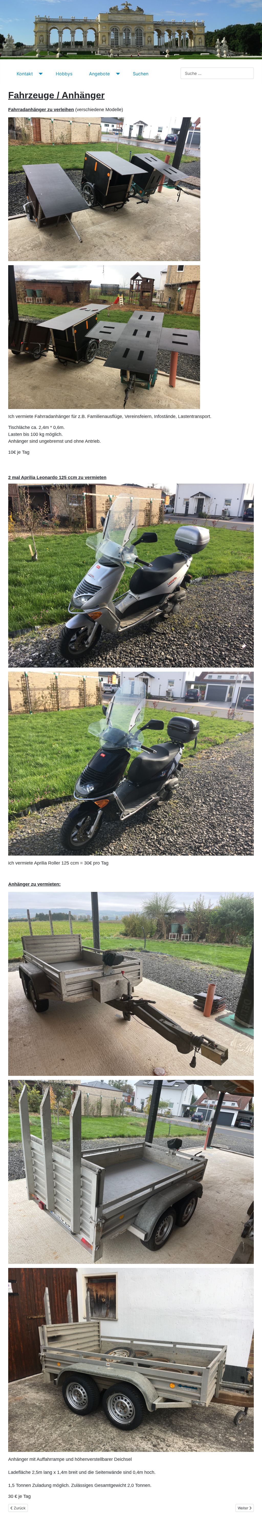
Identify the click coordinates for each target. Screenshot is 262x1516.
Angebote (99, 73)
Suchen (140, 73)
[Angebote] (117, 74)
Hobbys (64, 73)
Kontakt (25, 73)
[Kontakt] (40, 74)
